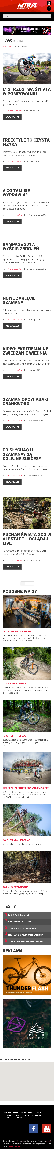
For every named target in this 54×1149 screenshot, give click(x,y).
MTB (27, 1115)
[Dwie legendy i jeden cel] (27, 820)
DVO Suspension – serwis (17, 631)
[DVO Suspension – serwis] (27, 611)
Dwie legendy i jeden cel (17, 840)
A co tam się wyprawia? (16, 192)
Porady (9, 1115)
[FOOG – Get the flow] (27, 716)
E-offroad (37, 1115)
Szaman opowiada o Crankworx (25, 401)
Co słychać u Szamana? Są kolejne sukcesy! (22, 454)
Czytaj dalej (12, 117)
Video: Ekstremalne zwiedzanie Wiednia (25, 351)
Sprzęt (39, 1113)
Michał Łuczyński (15, 111)
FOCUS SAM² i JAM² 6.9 (14, 683)
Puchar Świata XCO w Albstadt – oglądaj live (27, 539)
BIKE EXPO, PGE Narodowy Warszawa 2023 (26, 788)
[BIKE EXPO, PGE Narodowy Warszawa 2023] (27, 768)
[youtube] (46, 1128)
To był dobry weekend (15, 887)
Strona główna (8, 46)
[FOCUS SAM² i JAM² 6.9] (27, 663)
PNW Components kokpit (19, 921)
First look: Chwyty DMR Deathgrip (24, 934)
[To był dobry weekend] (27, 867)
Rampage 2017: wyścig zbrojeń (21, 246)
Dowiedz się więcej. (14, 1146)
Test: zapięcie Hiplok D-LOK (20, 927)
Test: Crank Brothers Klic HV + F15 (24, 940)
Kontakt (10, 1118)
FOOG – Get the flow (14, 736)
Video (19, 1118)
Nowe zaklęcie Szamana (19, 300)
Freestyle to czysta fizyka (26, 142)
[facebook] (33, 1128)
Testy (18, 1115)
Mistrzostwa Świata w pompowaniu (27, 91)
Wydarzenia (26, 1113)
